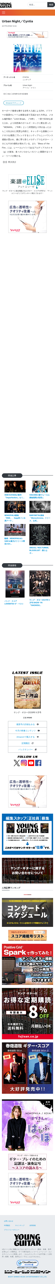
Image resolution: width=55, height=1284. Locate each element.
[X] (17, 762)
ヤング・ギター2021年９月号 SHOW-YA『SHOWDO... (39, 602)
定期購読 (25, 743)
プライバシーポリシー (11, 1230)
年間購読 (7, 1225)
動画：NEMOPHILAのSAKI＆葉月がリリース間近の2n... (14, 541)
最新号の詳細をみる (25, 724)
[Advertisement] (27, 354)
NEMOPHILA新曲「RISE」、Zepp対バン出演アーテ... (14, 518)
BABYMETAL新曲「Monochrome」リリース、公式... (39, 518)
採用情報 (33, 1225)
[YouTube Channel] (31, 762)
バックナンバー (25, 749)
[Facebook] (38, 762)
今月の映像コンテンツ (25, 730)
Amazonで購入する (25, 737)
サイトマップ (19, 1225)
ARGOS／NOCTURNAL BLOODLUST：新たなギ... (39, 550)
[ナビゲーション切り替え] (3, 12)
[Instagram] (24, 762)
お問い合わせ (8, 1221)
